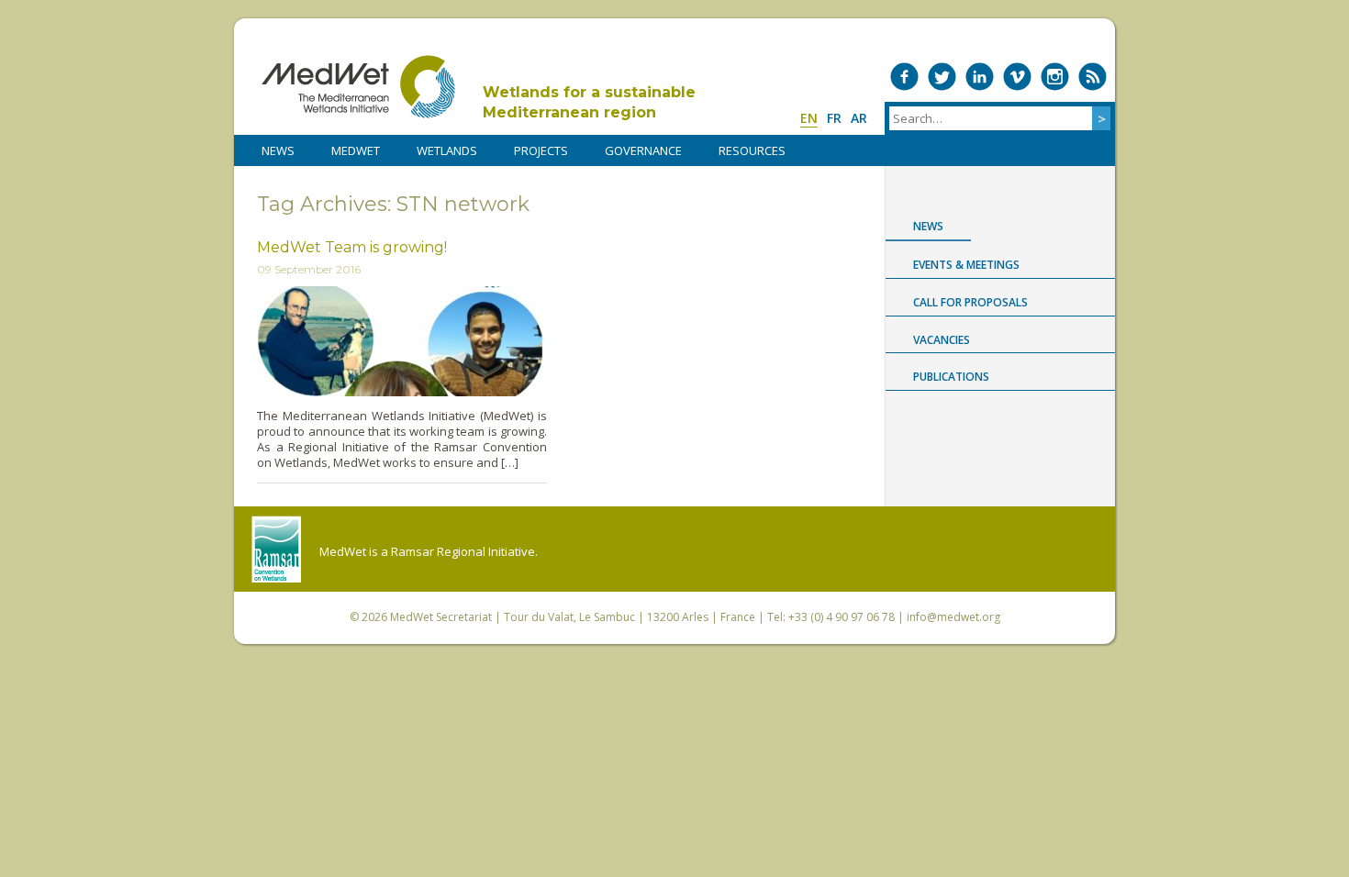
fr (834, 118)
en (809, 118)
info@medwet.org (953, 617)
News (928, 226)
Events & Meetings (966, 264)
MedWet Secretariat (441, 617)
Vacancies (941, 340)
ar (859, 118)
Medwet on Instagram (1055, 76)
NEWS (278, 150)
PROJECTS (541, 150)
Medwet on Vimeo (1017, 76)
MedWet (358, 86)
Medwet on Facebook (904, 76)
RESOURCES (752, 150)
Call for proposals (970, 302)
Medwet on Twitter (942, 76)
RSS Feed (1092, 76)
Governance (643, 150)
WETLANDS (447, 150)
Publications (951, 376)
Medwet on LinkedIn (979, 76)
